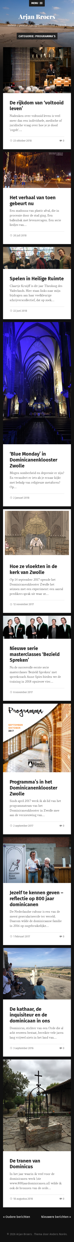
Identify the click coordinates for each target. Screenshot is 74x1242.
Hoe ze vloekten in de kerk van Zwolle (33, 569)
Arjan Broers (37, 16)
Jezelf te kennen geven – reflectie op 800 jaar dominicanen (36, 898)
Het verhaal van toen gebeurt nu (33, 201)
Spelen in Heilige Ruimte (37, 279)
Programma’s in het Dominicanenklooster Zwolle (33, 788)
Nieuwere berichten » (56, 1217)
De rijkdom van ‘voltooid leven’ (37, 106)
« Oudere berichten (16, 1217)
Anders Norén (58, 1234)
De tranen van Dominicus (25, 1164)
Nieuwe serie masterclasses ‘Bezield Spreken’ (35, 654)
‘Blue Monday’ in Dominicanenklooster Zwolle (33, 460)
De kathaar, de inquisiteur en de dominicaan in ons (30, 1015)
